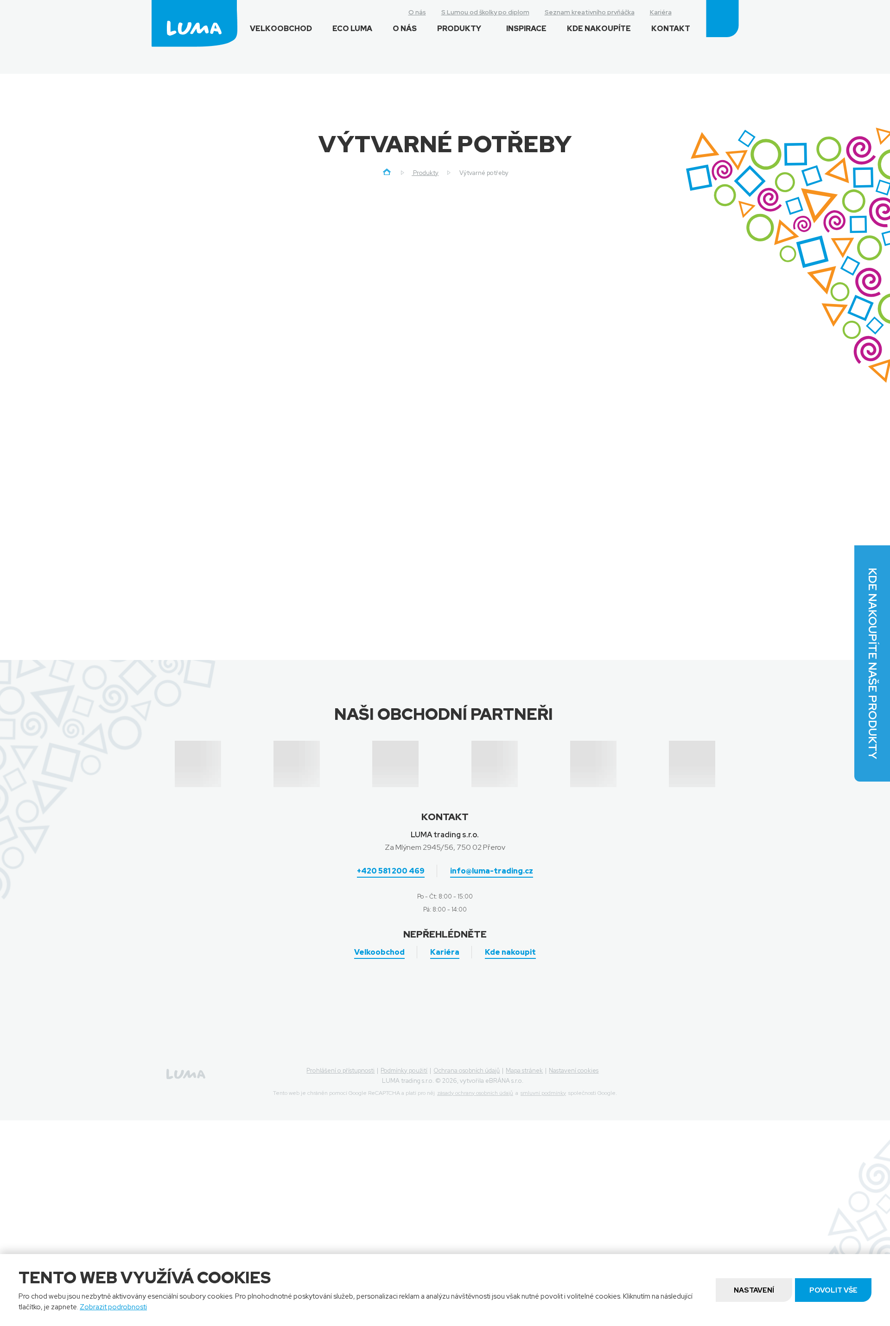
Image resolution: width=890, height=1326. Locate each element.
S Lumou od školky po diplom (485, 12)
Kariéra (661, 12)
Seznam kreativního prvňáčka (590, 12)
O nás (417, 12)
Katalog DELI (664, 600)
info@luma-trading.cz (491, 871)
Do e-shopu (584, 531)
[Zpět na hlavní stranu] (194, 23)
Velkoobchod (281, 28)
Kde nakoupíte (599, 28)
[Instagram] (686, 11)
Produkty (459, 28)
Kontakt (670, 28)
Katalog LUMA (585, 600)
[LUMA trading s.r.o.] (387, 173)
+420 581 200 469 (391, 871)
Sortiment (385, 277)
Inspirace (526, 28)
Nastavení (754, 1290)
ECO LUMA (352, 28)
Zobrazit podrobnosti (113, 1307)
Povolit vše (833, 1290)
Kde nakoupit (510, 952)
